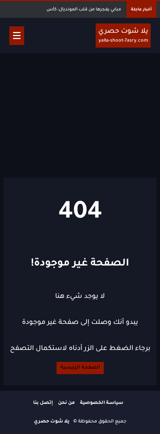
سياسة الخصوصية (101, 403)
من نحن (66, 403)
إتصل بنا (43, 403)
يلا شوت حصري (52, 421)
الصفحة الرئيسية (80, 367)
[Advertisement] (80, 114)
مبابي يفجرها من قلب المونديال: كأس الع (80, 9)
